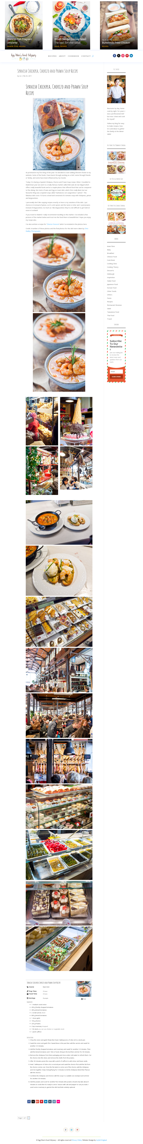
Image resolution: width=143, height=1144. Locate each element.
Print (84, 999)
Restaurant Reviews (114, 305)
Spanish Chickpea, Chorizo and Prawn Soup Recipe (47, 71)
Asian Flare (111, 246)
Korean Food (111, 288)
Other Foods (111, 291)
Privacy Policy (77, 1140)
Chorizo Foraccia (53, 224)
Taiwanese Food (113, 312)
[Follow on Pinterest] (127, 55)
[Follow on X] (118, 55)
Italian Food (111, 281)
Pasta (109, 298)
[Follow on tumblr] (50, 1101)
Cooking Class (112, 264)
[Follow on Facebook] (114, 55)
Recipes (22, 46)
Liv (20, 76)
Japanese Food (112, 284)
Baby (109, 250)
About (62, 56)
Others (109, 295)
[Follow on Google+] (37, 1101)
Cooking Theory (112, 267)
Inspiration (111, 277)
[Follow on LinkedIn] (131, 55)
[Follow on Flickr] (58, 1101)
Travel (109, 319)
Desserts (110, 270)
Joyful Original (101, 1140)
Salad (57, 46)
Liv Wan (20, 36)
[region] (71, 25)
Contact (86, 56)
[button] (24, 25)
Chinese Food (12, 46)
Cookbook (73, 56)
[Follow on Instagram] (123, 55)
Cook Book (111, 260)
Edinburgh (110, 274)
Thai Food (110, 315)
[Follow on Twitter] (33, 1101)
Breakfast (110, 253)
